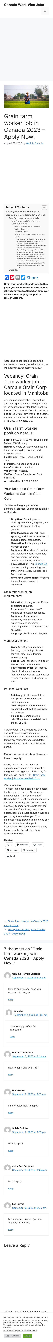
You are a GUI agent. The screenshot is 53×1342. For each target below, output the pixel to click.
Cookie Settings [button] (12, 1336)
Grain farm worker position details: (24, 218)
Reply (10, 999)
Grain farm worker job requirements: (28, 226)
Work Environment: (21, 229)
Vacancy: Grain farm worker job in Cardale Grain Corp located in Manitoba (25, 213)
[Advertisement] (26, 46)
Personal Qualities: (21, 232)
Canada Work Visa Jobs (24, 5)
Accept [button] (27, 1336)
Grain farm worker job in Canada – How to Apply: (30, 235)
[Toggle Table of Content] (43, 207)
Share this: (13, 270)
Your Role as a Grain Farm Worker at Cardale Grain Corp (26, 222)
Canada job (41, 564)
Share (32, 278)
